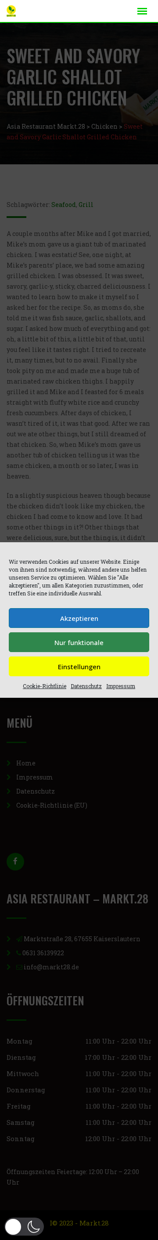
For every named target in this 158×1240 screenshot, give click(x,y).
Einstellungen (79, 666)
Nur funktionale (79, 642)
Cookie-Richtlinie (44, 685)
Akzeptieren (79, 618)
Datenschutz (86, 685)
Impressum (120, 685)
